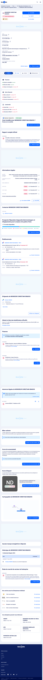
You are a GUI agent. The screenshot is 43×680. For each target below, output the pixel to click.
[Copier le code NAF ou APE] (29, 48)
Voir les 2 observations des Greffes (9, 196)
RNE (6, 62)
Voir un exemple (34, 141)
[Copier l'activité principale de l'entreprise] (39, 175)
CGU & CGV (7, 678)
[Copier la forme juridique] (13, 52)
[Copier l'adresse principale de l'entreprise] (19, 55)
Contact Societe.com (4, 664)
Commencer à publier (36, 396)
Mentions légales (24, 66)
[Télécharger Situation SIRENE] (39, 190)
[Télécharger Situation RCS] (39, 186)
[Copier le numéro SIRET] (11, 38)
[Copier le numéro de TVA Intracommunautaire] (10, 41)
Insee (3, 62)
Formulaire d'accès (6, 325)
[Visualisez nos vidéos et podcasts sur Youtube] (13, 674)
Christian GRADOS (6, 58)
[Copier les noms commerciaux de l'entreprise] (39, 183)
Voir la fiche (5, 306)
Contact (25, 73)
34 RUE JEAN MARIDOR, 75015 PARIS (9, 55)
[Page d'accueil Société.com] (4, 2)
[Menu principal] (40, 2)
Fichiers (2, 655)
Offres (2, 653)
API (1, 658)
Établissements (35, 73)
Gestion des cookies (14, 678)
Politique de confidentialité (22, 678)
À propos (2, 678)
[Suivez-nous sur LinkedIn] (8, 674)
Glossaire (2, 666)
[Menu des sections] (2, 73)
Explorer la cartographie (33, 517)
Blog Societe (3, 672)
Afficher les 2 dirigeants (34, 313)
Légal (18, 73)
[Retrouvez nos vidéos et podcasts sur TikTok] (16, 674)
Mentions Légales (30, 678)
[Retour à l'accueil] (21, 646)
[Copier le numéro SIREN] (8, 35)
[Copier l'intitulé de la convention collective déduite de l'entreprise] (39, 179)
